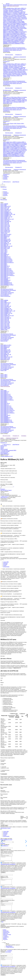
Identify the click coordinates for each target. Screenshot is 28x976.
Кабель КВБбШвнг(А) (5, 280)
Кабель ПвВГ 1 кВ (5, 242)
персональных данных (6, 828)
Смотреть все (3, 186)
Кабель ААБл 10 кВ (5, 228)
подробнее (9, 950)
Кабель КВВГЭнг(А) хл (6, 268)
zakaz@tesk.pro (15, 444)
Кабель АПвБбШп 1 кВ (6, 212)
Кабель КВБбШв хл (5, 281)
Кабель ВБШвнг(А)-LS (6, 240)
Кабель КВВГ (4, 253)
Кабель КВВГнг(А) (5, 254)
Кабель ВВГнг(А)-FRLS (6, 234)
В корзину (3, 489)
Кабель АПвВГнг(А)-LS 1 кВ (7, 219)
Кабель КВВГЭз (4, 276)
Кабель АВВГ (4, 205)
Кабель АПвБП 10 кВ (5, 230)
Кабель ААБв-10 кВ (5, 229)
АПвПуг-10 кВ (4, 233)
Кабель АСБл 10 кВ (5, 227)
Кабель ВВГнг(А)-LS (5, 235)
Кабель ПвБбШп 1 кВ (5, 241)
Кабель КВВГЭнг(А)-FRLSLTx (7, 275)
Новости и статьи (7, 934)
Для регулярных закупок (6, 293)
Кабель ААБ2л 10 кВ (5, 226)
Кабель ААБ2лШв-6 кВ (6, 221)
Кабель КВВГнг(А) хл (5, 256)
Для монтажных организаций (7, 292)
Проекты (5, 175)
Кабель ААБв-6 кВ (5, 222)
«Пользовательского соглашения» (8, 864)
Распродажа (5, 930)
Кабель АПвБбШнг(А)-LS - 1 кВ (8, 214)
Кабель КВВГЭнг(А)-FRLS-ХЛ (8, 273)
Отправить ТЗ (6, 61)
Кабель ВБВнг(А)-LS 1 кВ (6, 246)
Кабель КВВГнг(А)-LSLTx (6, 261)
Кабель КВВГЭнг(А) (5, 266)
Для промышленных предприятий (8, 290)
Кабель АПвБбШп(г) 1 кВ (6, 213)
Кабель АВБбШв (4, 203)
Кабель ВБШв (4, 237)
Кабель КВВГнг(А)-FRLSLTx (7, 262)
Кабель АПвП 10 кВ (5, 232)
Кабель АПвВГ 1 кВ (5, 217)
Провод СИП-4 (4, 251)
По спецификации (5, 294)
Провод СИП (3, 370)
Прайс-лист (5, 933)
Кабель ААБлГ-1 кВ (5, 210)
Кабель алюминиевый (5, 296)
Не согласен (8, 951)
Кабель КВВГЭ (4, 264)
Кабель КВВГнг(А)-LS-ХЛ (6, 260)
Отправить (3, 872)
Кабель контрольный (5, 386)
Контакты (5, 178)
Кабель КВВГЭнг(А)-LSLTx (7, 274)
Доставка (5, 177)
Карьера (5, 937)
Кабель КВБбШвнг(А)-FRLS (7, 284)
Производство (6, 932)
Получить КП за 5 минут (6, 490)
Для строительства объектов (7, 289)
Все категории (4, 199)
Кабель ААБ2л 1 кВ (5, 207)
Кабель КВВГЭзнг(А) (5, 277)
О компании (6, 176)
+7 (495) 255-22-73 (6, 444)
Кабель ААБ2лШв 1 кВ (6, 209)
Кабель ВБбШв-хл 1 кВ (6, 243)
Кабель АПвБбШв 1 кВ (6, 215)
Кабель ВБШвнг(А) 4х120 (6, 839)
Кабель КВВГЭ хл (5, 267)
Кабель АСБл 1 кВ (5, 208)
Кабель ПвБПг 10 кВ (5, 247)
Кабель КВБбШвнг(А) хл (6, 282)
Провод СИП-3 (4, 250)
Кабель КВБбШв (4, 278)
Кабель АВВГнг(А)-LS (6, 206)
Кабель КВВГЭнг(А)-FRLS (7, 270)
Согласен (3, 951)
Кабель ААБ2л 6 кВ (5, 220)
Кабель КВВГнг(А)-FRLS (6, 259)
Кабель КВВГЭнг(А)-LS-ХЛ (7, 271)
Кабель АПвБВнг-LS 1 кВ (6, 216)
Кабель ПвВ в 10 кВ (5, 248)
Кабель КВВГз (4, 263)
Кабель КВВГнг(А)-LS (6, 257)
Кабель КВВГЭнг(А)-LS (6, 269)
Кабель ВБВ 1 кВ (4, 244)
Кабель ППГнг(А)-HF (5, 239)
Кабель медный (4, 340)
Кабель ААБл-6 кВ (5, 223)
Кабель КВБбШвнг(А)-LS (6, 283)
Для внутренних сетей (5, 291)
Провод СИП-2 (4, 249)
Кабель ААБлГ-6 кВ (5, 224)
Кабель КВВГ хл (4, 255)
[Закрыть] (1, 953)
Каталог (5, 189)
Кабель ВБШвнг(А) (5, 236)
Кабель (4, 929)
